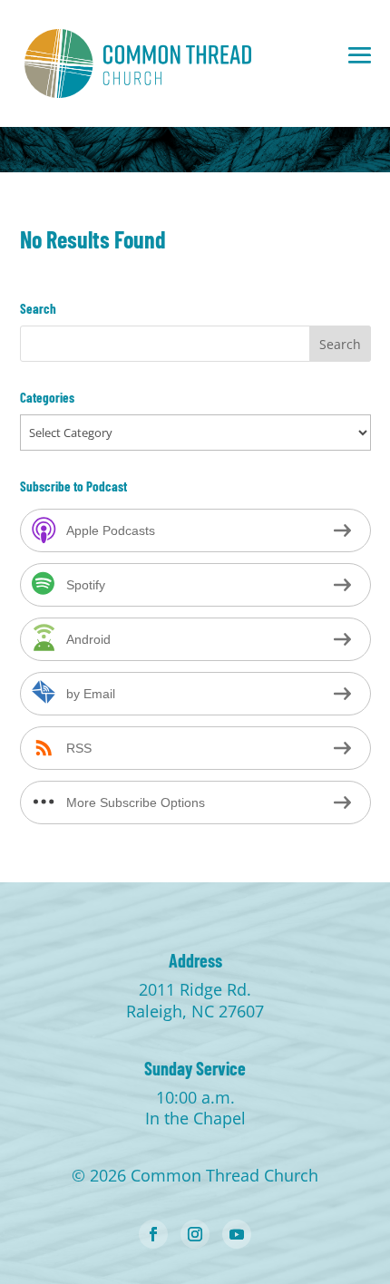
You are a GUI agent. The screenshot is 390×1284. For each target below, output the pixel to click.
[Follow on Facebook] (153, 1234)
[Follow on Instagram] (195, 1234)
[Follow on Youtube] (236, 1234)
